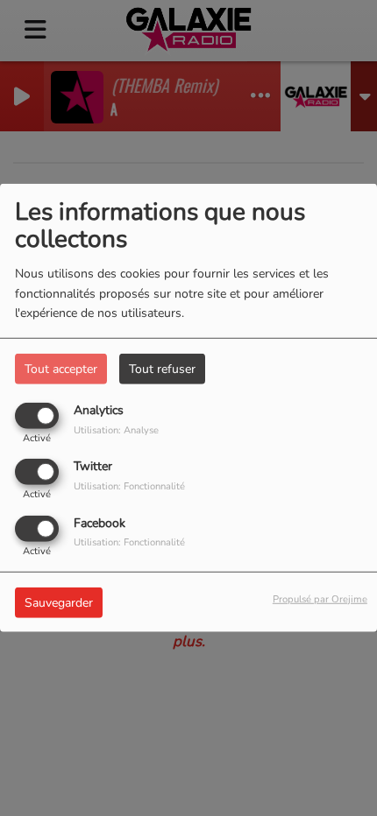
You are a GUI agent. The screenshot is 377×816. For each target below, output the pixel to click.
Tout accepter (61, 369)
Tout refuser (162, 369)
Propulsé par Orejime (320, 598)
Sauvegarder (59, 602)
